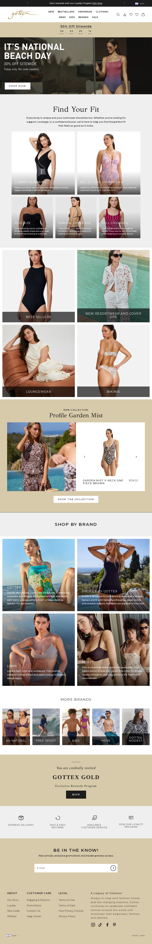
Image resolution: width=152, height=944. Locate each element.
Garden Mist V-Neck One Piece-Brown (103, 482)
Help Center (34, 916)
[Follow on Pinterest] (114, 924)
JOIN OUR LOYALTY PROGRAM (131, 825)
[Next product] (136, 456)
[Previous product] (84, 456)
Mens (62, 17)
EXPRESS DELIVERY (21, 825)
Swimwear (85, 11)
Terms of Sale (67, 905)
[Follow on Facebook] (107, 924)
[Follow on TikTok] (100, 924)
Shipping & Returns (38, 900)
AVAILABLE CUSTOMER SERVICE (94, 826)
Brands (83, 17)
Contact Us (33, 910)
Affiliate (11, 916)
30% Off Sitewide (76, 26)
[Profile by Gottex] (41, 456)
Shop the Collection (76, 499)
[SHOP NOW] (76, 65)
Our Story (13, 900)
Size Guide (13, 910)
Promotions (34, 905)
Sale (95, 17)
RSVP (76, 794)
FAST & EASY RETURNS (58, 826)
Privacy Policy (67, 916)
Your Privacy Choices (71, 910)
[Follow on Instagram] (93, 924)
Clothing (102, 11)
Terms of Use (67, 900)
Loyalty (11, 905)
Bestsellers (66, 11)
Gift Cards (81, 3)
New (51, 11)
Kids (72, 17)
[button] (130, 14)
